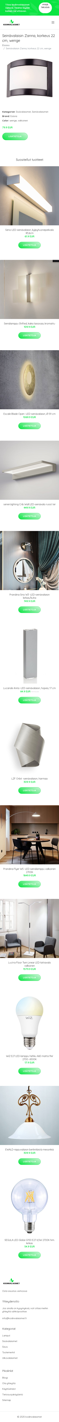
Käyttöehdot (9, 1388)
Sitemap (6, 1400)
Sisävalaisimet (23, 111)
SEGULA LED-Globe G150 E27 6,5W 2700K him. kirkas (30, 1241)
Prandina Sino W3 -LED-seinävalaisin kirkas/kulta (30, 596)
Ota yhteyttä (8, 1383)
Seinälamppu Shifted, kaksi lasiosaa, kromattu (29, 323)
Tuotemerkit (8, 1352)
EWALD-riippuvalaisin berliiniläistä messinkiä (29, 1149)
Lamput (6, 1335)
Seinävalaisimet (40, 111)
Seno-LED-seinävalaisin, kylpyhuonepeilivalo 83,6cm (29, 231)
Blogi (5, 1377)
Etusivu (6, 45)
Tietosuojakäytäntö (12, 1394)
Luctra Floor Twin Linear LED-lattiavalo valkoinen (29, 964)
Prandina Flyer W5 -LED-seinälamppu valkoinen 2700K (29, 870)
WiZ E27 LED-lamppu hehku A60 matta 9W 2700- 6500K (29, 1058)
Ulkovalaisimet (10, 1358)
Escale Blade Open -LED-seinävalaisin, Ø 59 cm (29, 413)
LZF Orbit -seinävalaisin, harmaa (29, 778)
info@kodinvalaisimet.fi (14, 1318)
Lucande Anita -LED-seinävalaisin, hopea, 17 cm (29, 688)
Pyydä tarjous (45, 5)
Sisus (5, 1346)
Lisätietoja (14, 136)
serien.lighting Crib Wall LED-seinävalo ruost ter (29, 504)
